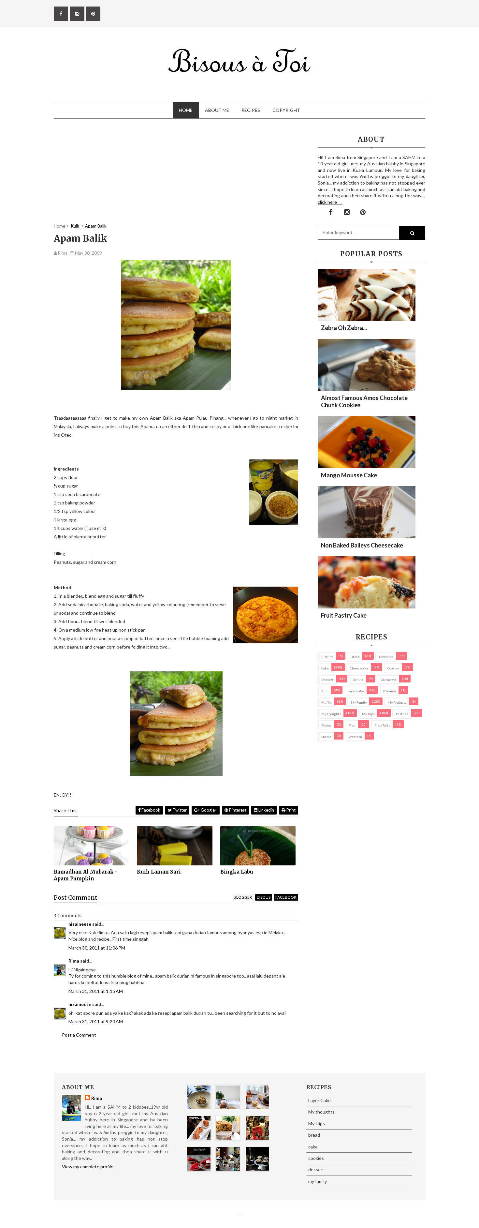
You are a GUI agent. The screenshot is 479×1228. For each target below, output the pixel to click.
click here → (330, 202)
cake (325, 668)
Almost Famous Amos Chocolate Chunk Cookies (364, 401)
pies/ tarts (382, 725)
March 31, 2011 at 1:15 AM (95, 991)
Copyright (286, 110)
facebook (286, 897)
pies (352, 725)
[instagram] (77, 14)
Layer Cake (356, 691)
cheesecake (359, 668)
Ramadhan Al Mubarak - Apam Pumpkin (86, 875)
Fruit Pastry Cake (344, 615)
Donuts (358, 679)
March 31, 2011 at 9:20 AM (95, 1021)
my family (359, 702)
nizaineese (79, 924)
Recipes (250, 110)
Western (355, 737)
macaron (389, 691)
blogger (243, 897)
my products (397, 702)
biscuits (327, 657)
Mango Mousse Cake (349, 475)
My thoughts (331, 714)
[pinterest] (93, 14)
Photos (326, 725)
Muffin (326, 702)
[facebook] (61, 14)
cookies (393, 668)
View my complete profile (87, 1166)
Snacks (326, 737)
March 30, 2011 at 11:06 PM (96, 948)
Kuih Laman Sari (159, 872)
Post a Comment (79, 1035)
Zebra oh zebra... (344, 327)
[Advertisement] (176, 177)
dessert (327, 679)
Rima (73, 961)
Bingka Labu (236, 872)
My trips (368, 714)
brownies (386, 657)
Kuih (324, 691)
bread (355, 657)
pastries (402, 714)
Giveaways (389, 679)
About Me (217, 110)
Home (186, 110)
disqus (263, 897)
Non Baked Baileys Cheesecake (362, 545)
